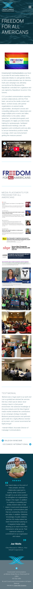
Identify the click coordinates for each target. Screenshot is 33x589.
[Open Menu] (30, 7)
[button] (3, 507)
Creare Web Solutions (20, 585)
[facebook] (17, 568)
